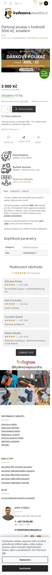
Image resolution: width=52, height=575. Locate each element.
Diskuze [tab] (25, 191)
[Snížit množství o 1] (10, 110)
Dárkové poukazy (30, 247)
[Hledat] (5, 3)
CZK (17, 3)
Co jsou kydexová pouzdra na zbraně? (18, 498)
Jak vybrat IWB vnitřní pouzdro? (15, 474)
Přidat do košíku (26, 109)
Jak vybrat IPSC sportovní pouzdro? (16, 467)
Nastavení (25, 559)
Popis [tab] (6, 191)
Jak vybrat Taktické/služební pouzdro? (18, 471)
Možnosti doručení (40, 101)
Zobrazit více (26, 352)
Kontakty (5, 444)
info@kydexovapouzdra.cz (29, 529)
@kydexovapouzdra (27, 367)
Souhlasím (25, 568)
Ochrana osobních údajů (12, 438)
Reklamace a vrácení (10, 434)
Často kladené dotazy (10, 431)
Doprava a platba (9, 424)
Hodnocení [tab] (15, 191)
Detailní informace (9, 129)
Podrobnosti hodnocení (37, 38)
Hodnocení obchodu (26, 266)
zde (4, 552)
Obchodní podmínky (10, 441)
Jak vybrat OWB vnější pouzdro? (15, 478)
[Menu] (46, 3)
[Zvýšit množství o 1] (10, 107)
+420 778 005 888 (25, 521)
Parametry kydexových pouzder (15, 482)
